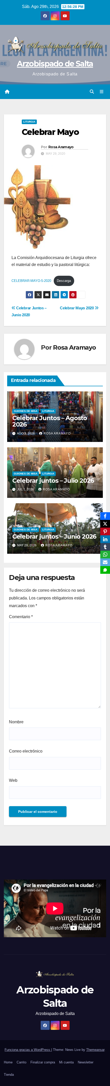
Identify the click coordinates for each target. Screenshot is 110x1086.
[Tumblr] (105, 547)
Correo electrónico (25, 751)
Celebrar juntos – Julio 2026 (53, 480)
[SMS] (105, 570)
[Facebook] (105, 516)
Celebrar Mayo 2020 (77, 308)
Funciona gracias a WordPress (28, 1050)
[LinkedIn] (105, 539)
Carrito (21, 1062)
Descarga (64, 281)
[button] (92, 92)
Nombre (16, 722)
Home (8, 1062)
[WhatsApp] (105, 554)
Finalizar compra (42, 1062)
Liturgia (29, 121)
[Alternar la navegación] (101, 92)
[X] (105, 524)
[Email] (105, 562)
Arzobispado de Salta (55, 63)
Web (13, 780)
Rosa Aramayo (61, 147)
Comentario (21, 617)
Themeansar (95, 1050)
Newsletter (85, 1062)
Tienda (9, 1075)
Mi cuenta (66, 1062)
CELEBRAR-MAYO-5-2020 (31, 281)
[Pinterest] (105, 531)
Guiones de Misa (25, 411)
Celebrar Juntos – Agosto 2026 (49, 421)
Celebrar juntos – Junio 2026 (54, 536)
